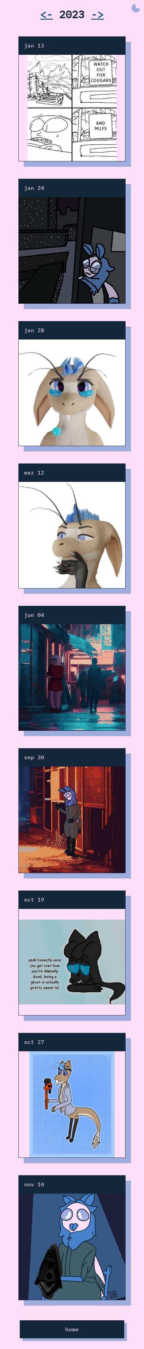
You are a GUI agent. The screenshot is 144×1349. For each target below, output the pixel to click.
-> (97, 14)
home (72, 1329)
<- (46, 14)
